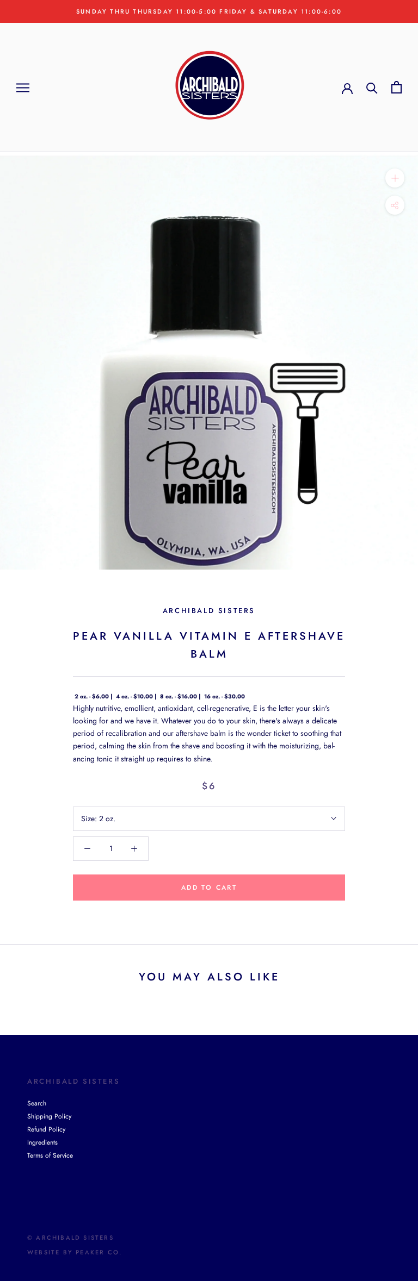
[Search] (372, 87)
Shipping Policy (49, 1116)
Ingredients (42, 1142)
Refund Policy (46, 1129)
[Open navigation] (22, 87)
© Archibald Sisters (70, 1237)
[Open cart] (396, 87)
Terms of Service (50, 1155)
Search (36, 1103)
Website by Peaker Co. (74, 1252)
